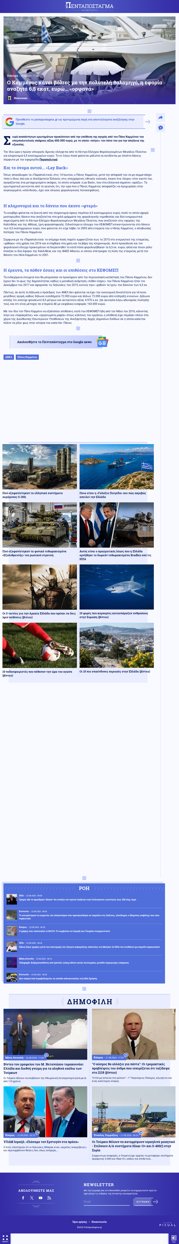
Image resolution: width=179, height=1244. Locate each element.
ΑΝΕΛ (8, 357)
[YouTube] (40, 1198)
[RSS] (49, 1198)
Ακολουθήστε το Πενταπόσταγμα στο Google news (54, 342)
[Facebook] (23, 1198)
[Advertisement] (78, 404)
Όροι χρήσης (80, 1221)
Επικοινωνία (99, 1221)
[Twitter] (32, 1198)
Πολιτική (12, 75)
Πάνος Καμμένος (27, 357)
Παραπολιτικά (48, 159)
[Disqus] (78, 737)
